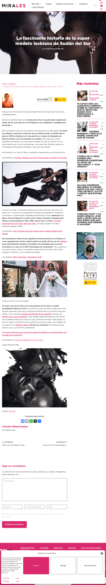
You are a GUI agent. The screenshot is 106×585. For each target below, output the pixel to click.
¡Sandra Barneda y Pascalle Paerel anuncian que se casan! (89, 135)
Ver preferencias (90, 566)
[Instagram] (101, 3)
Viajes (48, 4)
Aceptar (36, 566)
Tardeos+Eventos (64, 4)
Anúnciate (58, 548)
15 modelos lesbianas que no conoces (28, 340)
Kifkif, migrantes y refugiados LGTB (27, 257)
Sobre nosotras (27, 548)
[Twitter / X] (101, 12)
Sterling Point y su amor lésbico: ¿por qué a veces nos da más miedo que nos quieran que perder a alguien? (89, 219)
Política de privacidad (91, 548)
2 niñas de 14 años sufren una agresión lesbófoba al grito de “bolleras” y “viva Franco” (90, 161)
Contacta (72, 548)
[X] (35, 421)
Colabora (44, 548)
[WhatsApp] (101, 9)
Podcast (83, 4)
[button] (102, 553)
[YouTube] (101, 6)
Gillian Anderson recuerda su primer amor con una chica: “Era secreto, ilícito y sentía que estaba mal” (90, 190)
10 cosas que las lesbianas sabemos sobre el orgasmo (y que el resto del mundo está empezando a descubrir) (90, 110)
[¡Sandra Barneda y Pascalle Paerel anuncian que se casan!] (82, 126)
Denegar (63, 566)
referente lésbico (23, 325)
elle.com (12, 411)
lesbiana (63, 241)
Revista (35, 4)
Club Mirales (38, 7)
